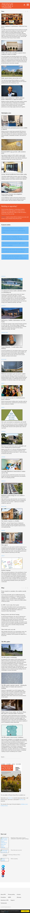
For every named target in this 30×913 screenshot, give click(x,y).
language (6, 570)
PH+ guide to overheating (9, 657)
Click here (3, 217)
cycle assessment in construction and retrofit (13, 422)
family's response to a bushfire (10, 521)
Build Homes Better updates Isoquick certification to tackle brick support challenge (20, 838)
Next (27, 11)
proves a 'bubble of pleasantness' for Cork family (13, 320)
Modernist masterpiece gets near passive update (14, 244)
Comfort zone (4, 332)
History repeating (14, 858)
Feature (3, 530)
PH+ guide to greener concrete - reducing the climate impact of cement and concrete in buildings (14, 686)
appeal (4, 545)
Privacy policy (11, 894)
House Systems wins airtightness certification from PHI (11, 194)
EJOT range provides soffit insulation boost (13, 152)
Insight (3, 383)
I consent (25, 911)
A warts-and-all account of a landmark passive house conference (15, 257)
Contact (19, 894)
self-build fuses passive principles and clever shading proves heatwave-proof (13, 446)
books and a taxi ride (8, 629)
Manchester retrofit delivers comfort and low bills (13, 472)
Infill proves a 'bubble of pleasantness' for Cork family (12, 238)
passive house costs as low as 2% (11, 78)
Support (13, 900)
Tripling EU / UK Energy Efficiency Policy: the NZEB (11, 855)
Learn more (6, 911)
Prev (26, 11)
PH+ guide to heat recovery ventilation (12, 737)
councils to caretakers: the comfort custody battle (13, 591)
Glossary (19, 897)
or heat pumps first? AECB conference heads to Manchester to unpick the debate (12, 98)
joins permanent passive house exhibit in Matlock (14, 128)
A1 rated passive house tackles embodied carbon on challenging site (14, 230)
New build (3, 276)
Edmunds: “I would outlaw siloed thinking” (11, 347)
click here (10, 798)
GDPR (9, 897)
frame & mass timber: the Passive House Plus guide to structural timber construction (13, 712)
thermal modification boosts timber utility (14, 174)
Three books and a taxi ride (16, 850)
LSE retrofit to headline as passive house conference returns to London (13, 53)
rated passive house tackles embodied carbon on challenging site (13, 291)
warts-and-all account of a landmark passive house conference (13, 398)
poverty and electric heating (10, 614)
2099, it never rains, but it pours (10, 605)
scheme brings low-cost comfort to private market (12, 496)
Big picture (3, 359)
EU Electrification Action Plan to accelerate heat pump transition (14, 250)
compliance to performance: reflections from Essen (14, 26)
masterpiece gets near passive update (13, 374)
